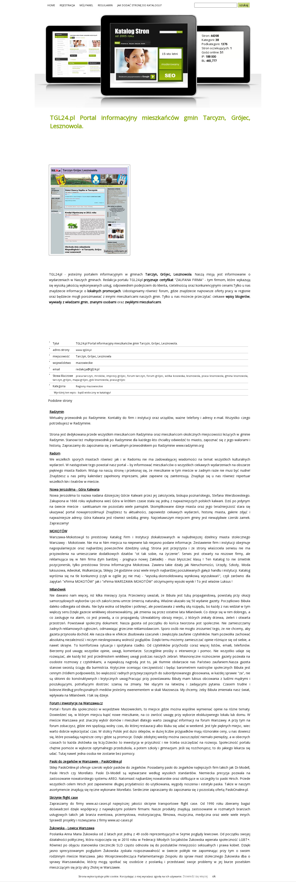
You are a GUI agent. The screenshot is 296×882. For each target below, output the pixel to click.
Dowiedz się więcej (195, 876)
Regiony (81, 386)
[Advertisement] (132, 146)
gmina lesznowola (236, 376)
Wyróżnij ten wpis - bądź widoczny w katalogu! (82, 392)
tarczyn (57, 379)
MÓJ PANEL (86, 5)
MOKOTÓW (58, 531)
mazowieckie (94, 386)
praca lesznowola (212, 376)
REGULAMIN (105, 5)
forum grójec (155, 376)
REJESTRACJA (67, 5)
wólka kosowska (175, 376)
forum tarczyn (136, 376)
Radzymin (56, 411)
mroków (99, 376)
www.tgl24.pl (84, 350)
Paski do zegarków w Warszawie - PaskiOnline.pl (85, 761)
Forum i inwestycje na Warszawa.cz (76, 703)
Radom (54, 453)
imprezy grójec (116, 376)
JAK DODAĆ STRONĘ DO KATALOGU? (139, 5)
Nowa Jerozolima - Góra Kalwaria (74, 489)
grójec (67, 379)
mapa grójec (80, 379)
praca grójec (117, 379)
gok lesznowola (98, 379)
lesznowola (193, 376)
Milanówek (57, 589)
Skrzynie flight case (63, 797)
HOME (51, 5)
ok (214, 876)
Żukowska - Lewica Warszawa (71, 828)
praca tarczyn (84, 376)
